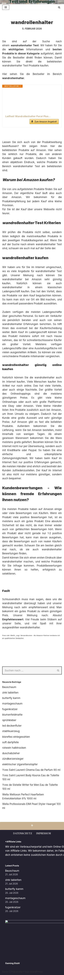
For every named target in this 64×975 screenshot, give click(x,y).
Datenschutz (22, 833)
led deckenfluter (12, 725)
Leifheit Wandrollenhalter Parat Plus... (28, 116)
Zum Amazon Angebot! (46, 121)
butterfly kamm (11, 698)
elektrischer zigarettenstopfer (20, 764)
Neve (5, 971)
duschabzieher (11, 753)
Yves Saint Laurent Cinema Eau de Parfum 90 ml (31, 769)
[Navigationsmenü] (5, 7)
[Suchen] (59, 7)
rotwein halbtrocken (14, 747)
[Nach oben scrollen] (32, 826)
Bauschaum (9, 687)
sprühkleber (9, 720)
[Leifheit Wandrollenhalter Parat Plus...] (32, 101)
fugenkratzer (10, 709)
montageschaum (12, 703)
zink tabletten (10, 692)
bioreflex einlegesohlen (16, 736)
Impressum (43, 833)
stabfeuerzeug (11, 731)
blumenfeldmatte (12, 714)
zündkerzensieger (13, 758)
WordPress (36, 971)
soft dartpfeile (10, 742)
